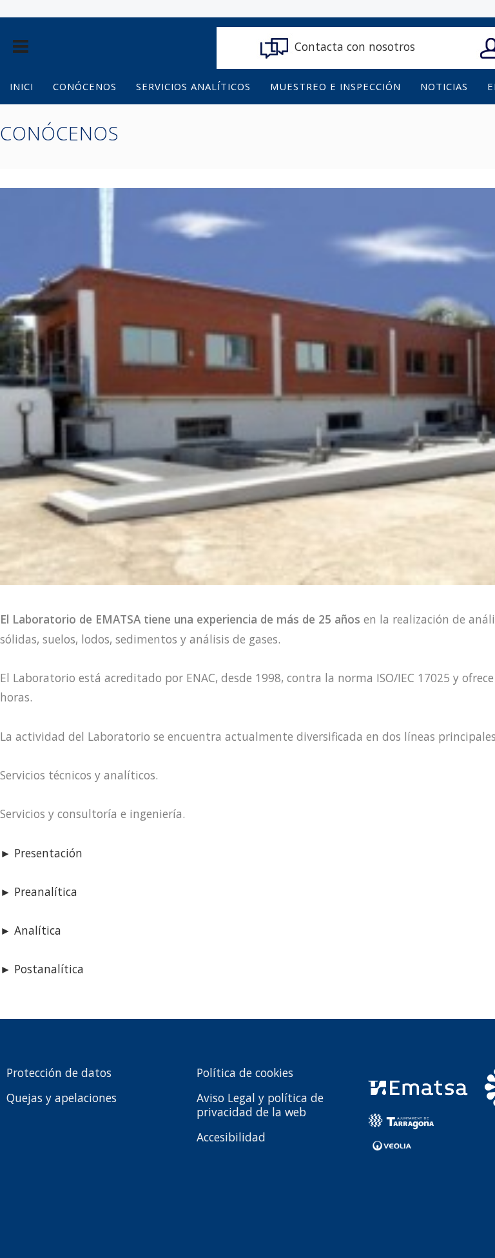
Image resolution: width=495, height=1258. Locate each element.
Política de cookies (245, 1072)
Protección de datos (59, 1072)
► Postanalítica (42, 969)
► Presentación (41, 853)
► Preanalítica (38, 891)
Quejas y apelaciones (61, 1098)
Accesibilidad (231, 1137)
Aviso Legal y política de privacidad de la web (260, 1105)
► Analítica (30, 930)
